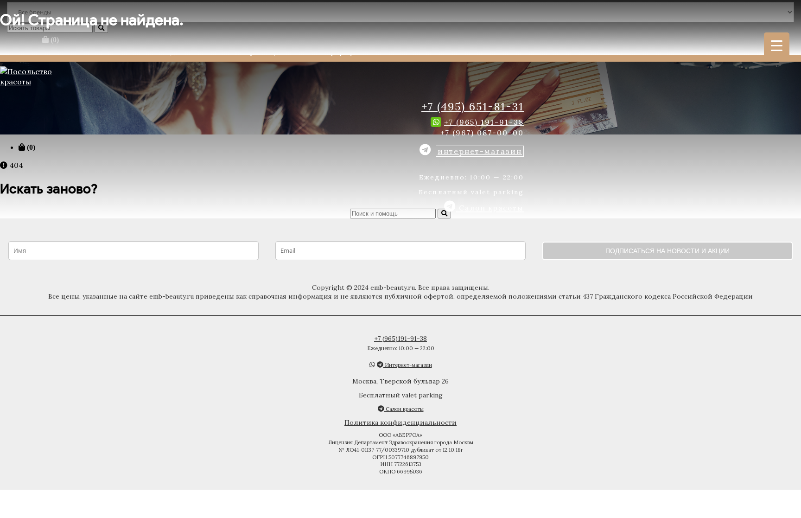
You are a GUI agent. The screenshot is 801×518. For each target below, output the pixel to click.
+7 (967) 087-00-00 (482, 132)
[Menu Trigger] (776, 45)
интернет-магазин (480, 151)
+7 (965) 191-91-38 (484, 122)
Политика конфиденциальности (400, 422)
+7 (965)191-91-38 (400, 338)
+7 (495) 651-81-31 (472, 106)
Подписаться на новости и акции (667, 251)
